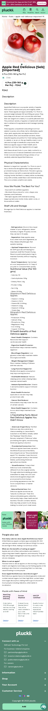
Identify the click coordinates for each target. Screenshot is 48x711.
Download (41, 3)
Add (24, 706)
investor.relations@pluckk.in (19, 656)
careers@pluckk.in (15, 667)
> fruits (10, 16)
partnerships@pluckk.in (18, 652)
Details (5, 620)
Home (4, 16)
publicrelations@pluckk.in (18, 660)
